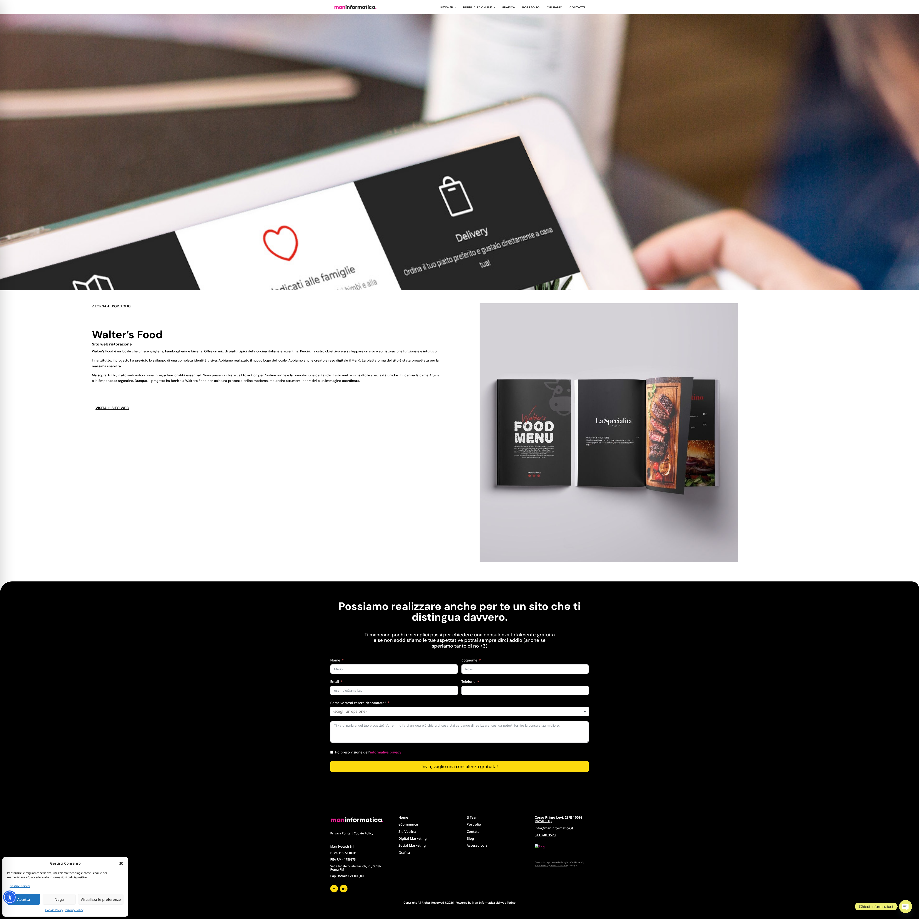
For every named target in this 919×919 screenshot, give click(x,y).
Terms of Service (558, 865)
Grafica (404, 852)
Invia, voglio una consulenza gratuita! (459, 766)
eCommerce (408, 824)
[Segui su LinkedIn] (343, 888)
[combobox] (459, 711)
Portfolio (474, 824)
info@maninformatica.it (554, 828)
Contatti (473, 831)
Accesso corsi (477, 845)
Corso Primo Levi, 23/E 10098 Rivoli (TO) (559, 819)
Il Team (472, 817)
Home (403, 817)
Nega (59, 899)
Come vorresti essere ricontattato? (358, 703)
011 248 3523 (545, 835)
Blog (470, 838)
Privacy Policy (74, 910)
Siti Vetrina (407, 831)
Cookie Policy (54, 910)
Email (334, 681)
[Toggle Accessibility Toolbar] (10, 897)
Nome (335, 660)
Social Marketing (412, 845)
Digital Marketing (412, 838)
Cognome (469, 660)
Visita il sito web (112, 408)
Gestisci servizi (20, 886)
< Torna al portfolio (111, 306)
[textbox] (354, 711)
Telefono (468, 681)
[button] (121, 863)
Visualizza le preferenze (101, 899)
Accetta (23, 899)
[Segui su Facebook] (334, 888)
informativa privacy (385, 752)
